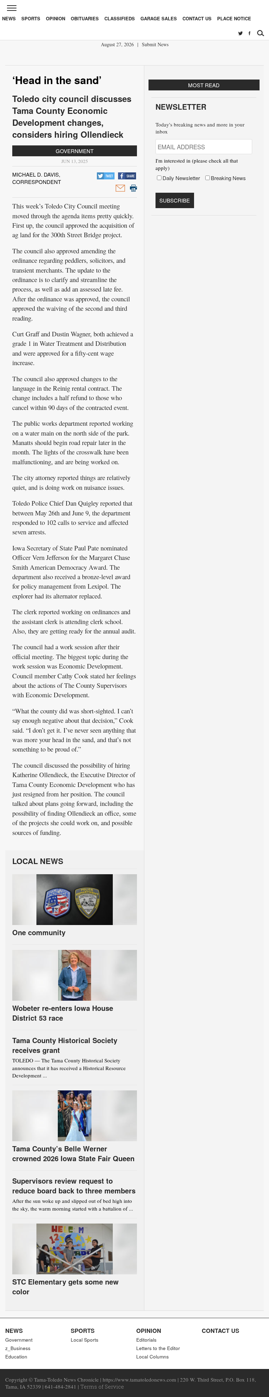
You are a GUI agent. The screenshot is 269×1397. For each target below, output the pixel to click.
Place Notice (234, 18)
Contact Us (197, 18)
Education (16, 1356)
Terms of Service (102, 1386)
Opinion (55, 18)
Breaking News (228, 178)
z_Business (17, 1348)
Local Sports (84, 1339)
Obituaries (85, 18)
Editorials (146, 1339)
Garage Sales (158, 18)
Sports (30, 18)
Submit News (155, 44)
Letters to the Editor (158, 1348)
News (9, 18)
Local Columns (152, 1356)
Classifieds (119, 18)
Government (75, 151)
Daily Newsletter (181, 178)
